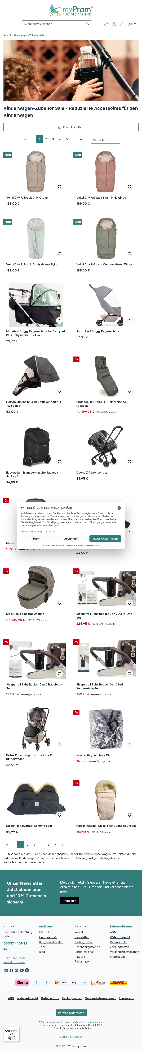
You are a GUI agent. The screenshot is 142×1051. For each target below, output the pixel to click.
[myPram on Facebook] (11, 971)
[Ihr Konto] (114, 23)
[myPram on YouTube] (21, 971)
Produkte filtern (73, 127)
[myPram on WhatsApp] (26, 971)
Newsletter (81, 937)
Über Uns (45, 932)
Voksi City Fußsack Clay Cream (27, 197)
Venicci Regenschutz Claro (94, 755)
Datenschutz (118, 942)
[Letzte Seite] (80, 139)
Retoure (79, 956)
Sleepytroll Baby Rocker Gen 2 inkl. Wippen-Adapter (100, 686)
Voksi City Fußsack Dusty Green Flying (32, 264)
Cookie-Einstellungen (71, 1037)
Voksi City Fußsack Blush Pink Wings (101, 197)
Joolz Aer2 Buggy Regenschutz (97, 331)
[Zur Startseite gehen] (71, 10)
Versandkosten (95, 1022)
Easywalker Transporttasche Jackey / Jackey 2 (32, 474)
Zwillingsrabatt (83, 942)
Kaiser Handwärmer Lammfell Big (29, 825)
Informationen (121, 926)
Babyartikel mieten (51, 942)
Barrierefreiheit (84, 952)
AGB (113, 932)
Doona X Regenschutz (91, 472)
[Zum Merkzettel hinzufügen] (59, 186)
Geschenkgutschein (87, 947)
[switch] (11, 1038)
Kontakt (79, 932)
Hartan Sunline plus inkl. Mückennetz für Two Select (33, 403)
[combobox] (52, 23)
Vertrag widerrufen (71, 1013)
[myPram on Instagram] (6, 971)
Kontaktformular (14, 962)
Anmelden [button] (69, 900)
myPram (45, 926)
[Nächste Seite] (73, 139)
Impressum (117, 956)
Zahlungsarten (119, 947)
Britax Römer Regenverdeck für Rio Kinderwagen (30, 757)
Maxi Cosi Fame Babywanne (25, 614)
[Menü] (7, 23)
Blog (42, 952)
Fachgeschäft (48, 937)
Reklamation (82, 961)
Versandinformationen (124, 952)
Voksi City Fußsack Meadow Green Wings (104, 264)
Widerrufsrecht (120, 937)
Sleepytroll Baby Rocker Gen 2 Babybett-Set (34, 686)
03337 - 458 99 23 (15, 946)
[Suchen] (87, 23)
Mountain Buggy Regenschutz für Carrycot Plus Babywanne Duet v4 (35, 333)
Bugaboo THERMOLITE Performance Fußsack (101, 403)
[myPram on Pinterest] (16, 971)
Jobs (42, 947)
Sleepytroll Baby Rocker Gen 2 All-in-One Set (104, 615)
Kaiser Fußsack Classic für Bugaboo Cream (106, 825)
